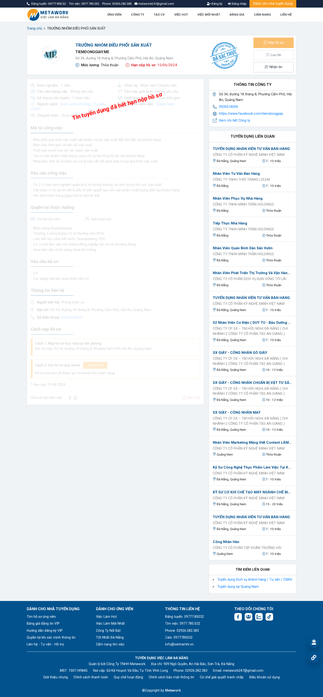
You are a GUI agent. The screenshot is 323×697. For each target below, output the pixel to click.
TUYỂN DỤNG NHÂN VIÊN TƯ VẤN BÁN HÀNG (251, 149)
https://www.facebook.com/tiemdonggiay (251, 114)
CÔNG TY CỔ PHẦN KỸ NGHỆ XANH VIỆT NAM (248, 155)
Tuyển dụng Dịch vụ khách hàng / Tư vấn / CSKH (254, 580)
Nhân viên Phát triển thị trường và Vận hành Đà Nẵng (252, 273)
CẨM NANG (262, 14)
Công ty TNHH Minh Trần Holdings (243, 204)
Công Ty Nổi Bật (108, 631)
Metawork (173, 690)
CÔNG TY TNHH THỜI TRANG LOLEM (241, 180)
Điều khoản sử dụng (264, 677)
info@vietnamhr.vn (179, 644)
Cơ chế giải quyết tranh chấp (222, 677)
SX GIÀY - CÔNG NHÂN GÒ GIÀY (240, 353)
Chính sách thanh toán (91, 677)
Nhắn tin (275, 67)
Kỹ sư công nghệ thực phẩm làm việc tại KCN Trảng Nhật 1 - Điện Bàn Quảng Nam (252, 467)
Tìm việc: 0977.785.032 (182, 624)
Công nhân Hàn (226, 542)
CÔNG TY (137, 14)
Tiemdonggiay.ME (92, 52)
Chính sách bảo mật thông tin (171, 677)
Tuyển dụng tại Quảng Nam (238, 587)
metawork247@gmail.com (243, 671)
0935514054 (228, 107)
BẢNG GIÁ (237, 14)
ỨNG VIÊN (114, 14)
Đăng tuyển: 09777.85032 (184, 617)
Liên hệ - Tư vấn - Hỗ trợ (45, 644)
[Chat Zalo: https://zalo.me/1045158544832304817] (259, 617)
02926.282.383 (122, 3)
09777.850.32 (57, 3)
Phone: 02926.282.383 (182, 631)
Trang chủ (34, 28)
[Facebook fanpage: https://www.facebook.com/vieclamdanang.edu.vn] (238, 617)
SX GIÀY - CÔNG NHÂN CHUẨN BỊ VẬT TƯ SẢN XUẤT (252, 383)
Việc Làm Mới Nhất (110, 624)
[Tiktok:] (269, 617)
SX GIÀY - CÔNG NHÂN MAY (237, 412)
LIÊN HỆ (286, 14)
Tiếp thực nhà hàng (230, 223)
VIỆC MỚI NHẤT (208, 14)
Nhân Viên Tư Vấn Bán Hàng (236, 173)
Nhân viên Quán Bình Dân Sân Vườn (243, 248)
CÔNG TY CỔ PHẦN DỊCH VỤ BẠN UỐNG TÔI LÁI (249, 279)
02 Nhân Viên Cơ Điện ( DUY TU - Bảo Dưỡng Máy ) (252, 322)
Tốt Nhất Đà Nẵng (110, 638)
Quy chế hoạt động (128, 677)
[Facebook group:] (248, 617)
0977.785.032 (90, 3)
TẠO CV (159, 14)
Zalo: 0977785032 (178, 638)
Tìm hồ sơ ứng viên (41, 617)
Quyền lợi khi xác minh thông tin (51, 638)
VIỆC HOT (181, 14)
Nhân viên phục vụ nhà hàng (237, 198)
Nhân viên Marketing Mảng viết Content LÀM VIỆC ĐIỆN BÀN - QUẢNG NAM (252, 442)
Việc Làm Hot (106, 617)
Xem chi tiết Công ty (234, 120)
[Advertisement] (115, 442)
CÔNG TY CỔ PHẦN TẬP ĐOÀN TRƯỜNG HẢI (247, 548)
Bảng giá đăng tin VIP (43, 624)
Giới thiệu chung (55, 677)
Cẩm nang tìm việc (110, 644)
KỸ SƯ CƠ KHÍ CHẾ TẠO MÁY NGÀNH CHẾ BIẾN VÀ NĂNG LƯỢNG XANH (252, 492)
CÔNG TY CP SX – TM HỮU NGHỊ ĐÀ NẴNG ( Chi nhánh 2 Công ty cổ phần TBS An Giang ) (250, 331)
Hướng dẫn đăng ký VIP (45, 631)
